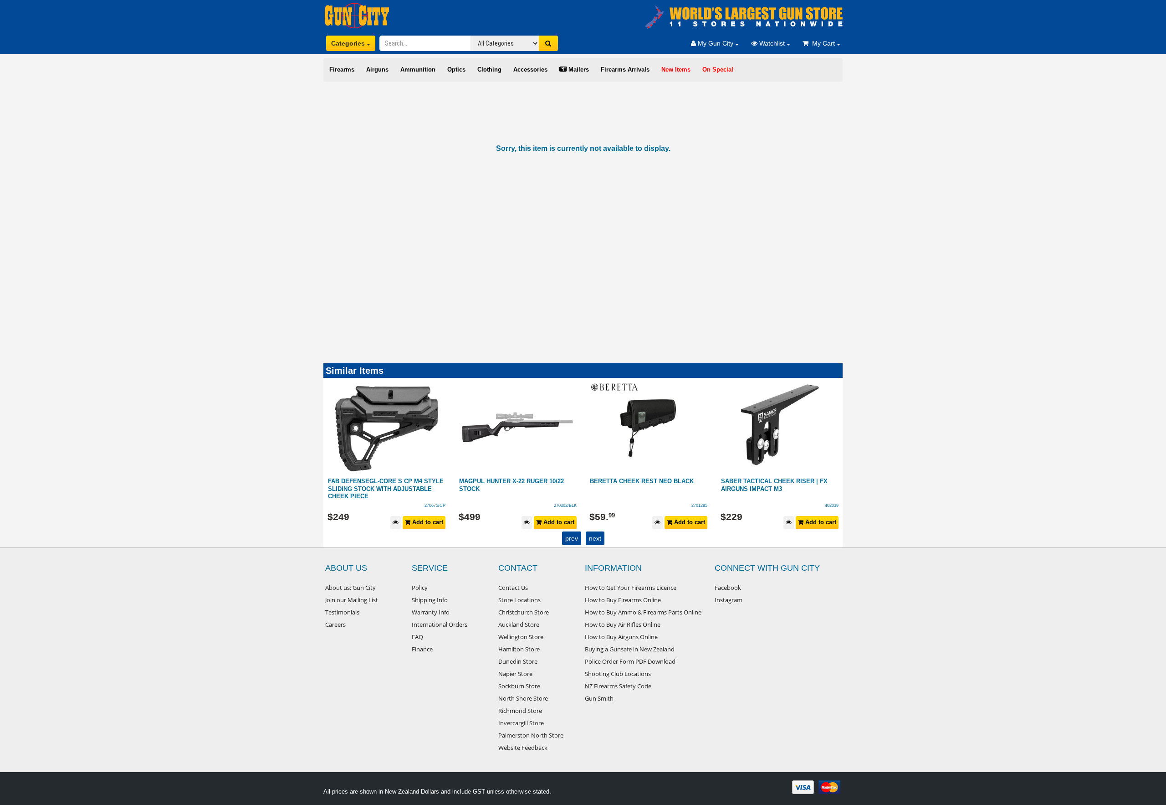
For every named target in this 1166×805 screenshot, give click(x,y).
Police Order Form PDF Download (630, 661)
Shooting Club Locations (618, 674)
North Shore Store (523, 698)
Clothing (489, 69)
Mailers (578, 69)
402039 (701, 505)
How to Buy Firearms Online (623, 600)
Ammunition (417, 69)
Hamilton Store (519, 649)
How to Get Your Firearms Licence (630, 587)
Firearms (341, 69)
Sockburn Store (519, 686)
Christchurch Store (523, 612)
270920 (832, 505)
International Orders (439, 624)
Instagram (728, 600)
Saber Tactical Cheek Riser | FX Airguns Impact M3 (643, 485)
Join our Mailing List (351, 600)
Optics (456, 69)
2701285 (569, 505)
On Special (717, 69)
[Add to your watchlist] (396, 522)
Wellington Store (520, 637)
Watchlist (772, 43)
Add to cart (427, 522)
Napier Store (515, 674)
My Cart (822, 43)
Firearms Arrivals (625, 69)
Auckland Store (518, 624)
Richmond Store (520, 711)
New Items (675, 69)
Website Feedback (522, 747)
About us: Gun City (350, 587)
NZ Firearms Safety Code (618, 686)
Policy (420, 587)
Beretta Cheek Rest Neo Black (511, 481)
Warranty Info (431, 612)
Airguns (377, 69)
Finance (422, 649)
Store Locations (519, 600)
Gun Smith (599, 698)
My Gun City (715, 43)
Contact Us (513, 587)
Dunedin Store (517, 661)
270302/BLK (434, 505)
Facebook (728, 587)
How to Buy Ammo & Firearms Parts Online (643, 612)
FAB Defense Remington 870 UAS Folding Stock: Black (773, 485)
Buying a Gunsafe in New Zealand (630, 649)
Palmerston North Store (530, 735)
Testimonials (342, 612)
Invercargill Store (521, 723)
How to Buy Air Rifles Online (622, 624)
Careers (335, 624)
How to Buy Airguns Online (621, 637)
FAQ (417, 637)
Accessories (530, 69)
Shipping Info (430, 600)
